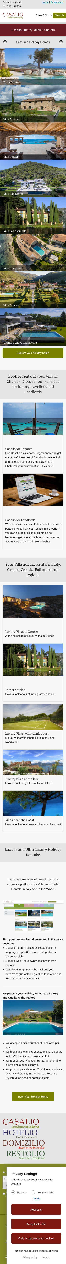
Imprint (46, 1257)
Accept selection (36, 1224)
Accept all (36, 1209)
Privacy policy (30, 1257)
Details (36, 1198)
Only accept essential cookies (36, 1238)
